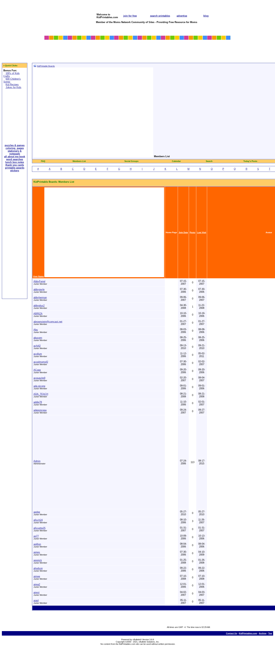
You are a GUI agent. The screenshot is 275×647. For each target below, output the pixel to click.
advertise (182, 15)
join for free (130, 15)
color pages (51, 47)
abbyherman (40, 297)
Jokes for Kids (13, 87)
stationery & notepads (15, 152)
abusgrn (37, 337)
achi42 (37, 345)
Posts (192, 232)
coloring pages (15, 148)
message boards (178, 54)
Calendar (176, 161)
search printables (160, 15)
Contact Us (231, 633)
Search (209, 161)
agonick (37, 560)
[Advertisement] (14, 113)
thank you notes (178, 50)
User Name (38, 276)
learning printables (118, 50)
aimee (36, 576)
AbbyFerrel (39, 281)
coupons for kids (148, 54)
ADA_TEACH (40, 394)
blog (206, 15)
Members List (79, 161)
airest (36, 592)
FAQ (43, 161)
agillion (37, 544)
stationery (50, 54)
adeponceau (40, 410)
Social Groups (131, 161)
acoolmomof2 (40, 361)
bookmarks (206, 54)
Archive (262, 633)
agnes (36, 552)
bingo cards (145, 50)
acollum (37, 353)
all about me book (179, 47)
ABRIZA (37, 313)
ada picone (39, 386)
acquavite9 (39, 378)
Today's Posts (250, 161)
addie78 (37, 402)
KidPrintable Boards (46, 66)
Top (270, 633)
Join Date (183, 232)
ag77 (36, 536)
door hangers (208, 50)
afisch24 (38, 520)
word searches (146, 47)
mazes (110, 47)
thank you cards (14, 165)
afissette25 (39, 528)
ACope (37, 370)
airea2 (36, 584)
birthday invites (85, 50)
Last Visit (201, 232)
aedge (36, 512)
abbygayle (39, 289)
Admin (36, 461)
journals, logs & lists (212, 47)
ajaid (36, 600)
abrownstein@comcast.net (47, 321)
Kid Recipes (12, 84)
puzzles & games (85, 47)
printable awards (54, 50)
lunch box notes (116, 54)
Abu (35, 329)
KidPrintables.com (248, 633)
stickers (80, 54)
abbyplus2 (39, 305)
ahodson (38, 568)
